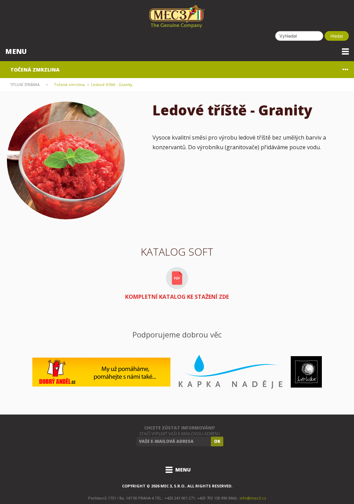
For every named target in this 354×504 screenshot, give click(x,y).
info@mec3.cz (253, 498)
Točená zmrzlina (34, 69)
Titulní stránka (24, 84)
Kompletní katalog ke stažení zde (177, 297)
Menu (16, 51)
